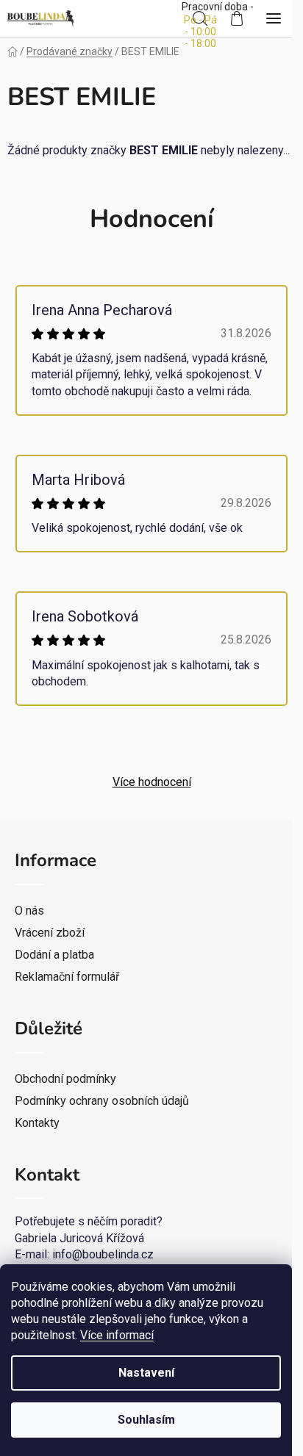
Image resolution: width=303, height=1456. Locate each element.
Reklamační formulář (67, 977)
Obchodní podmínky (65, 1079)
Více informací (117, 1335)
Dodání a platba (54, 955)
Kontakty (37, 1123)
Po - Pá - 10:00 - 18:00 (200, 31)
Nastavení (146, 1373)
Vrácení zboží (50, 933)
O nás (29, 911)
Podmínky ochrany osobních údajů (102, 1101)
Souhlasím (146, 1420)
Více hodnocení (152, 782)
